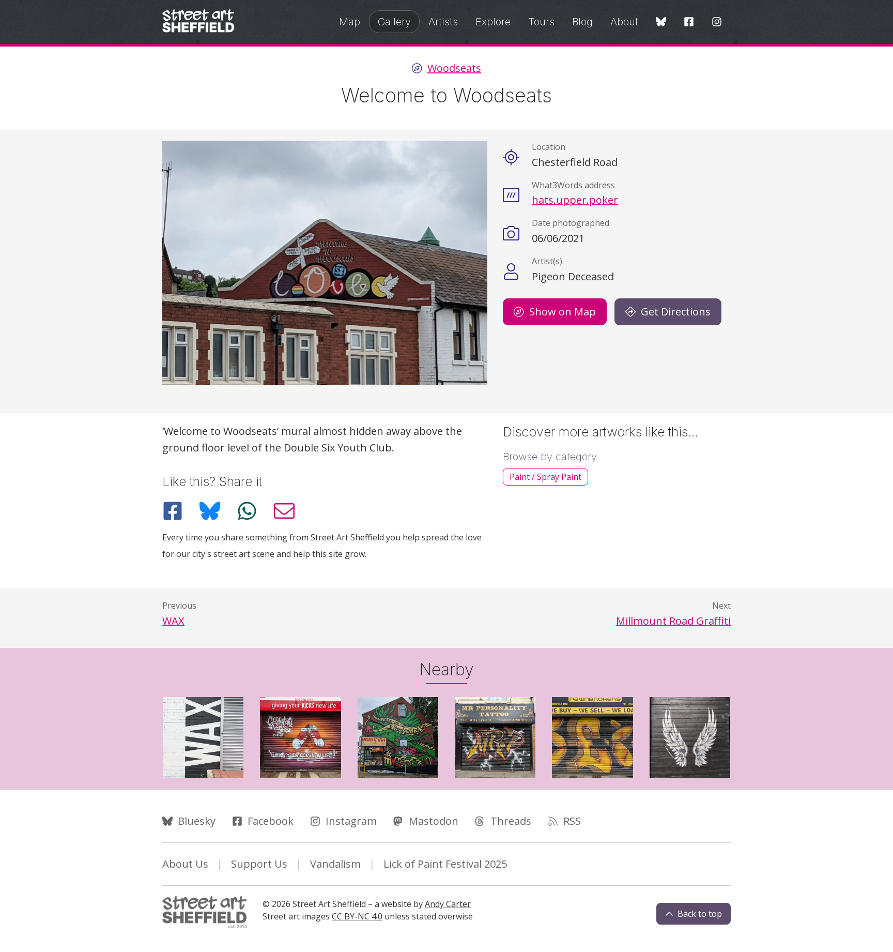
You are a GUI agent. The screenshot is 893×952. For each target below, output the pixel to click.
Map (349, 22)
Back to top (700, 913)
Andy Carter (448, 904)
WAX (173, 621)
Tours (541, 22)
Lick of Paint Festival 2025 (445, 864)
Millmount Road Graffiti (673, 621)
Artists (443, 22)
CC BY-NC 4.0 (357, 916)
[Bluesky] (661, 22)
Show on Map (562, 312)
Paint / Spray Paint (545, 476)
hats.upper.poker (575, 200)
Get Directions (676, 312)
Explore (493, 22)
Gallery (394, 22)
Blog (582, 22)
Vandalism (335, 864)
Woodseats (454, 68)
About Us (185, 864)
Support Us (259, 864)
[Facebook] (689, 22)
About (624, 22)
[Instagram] (717, 22)
